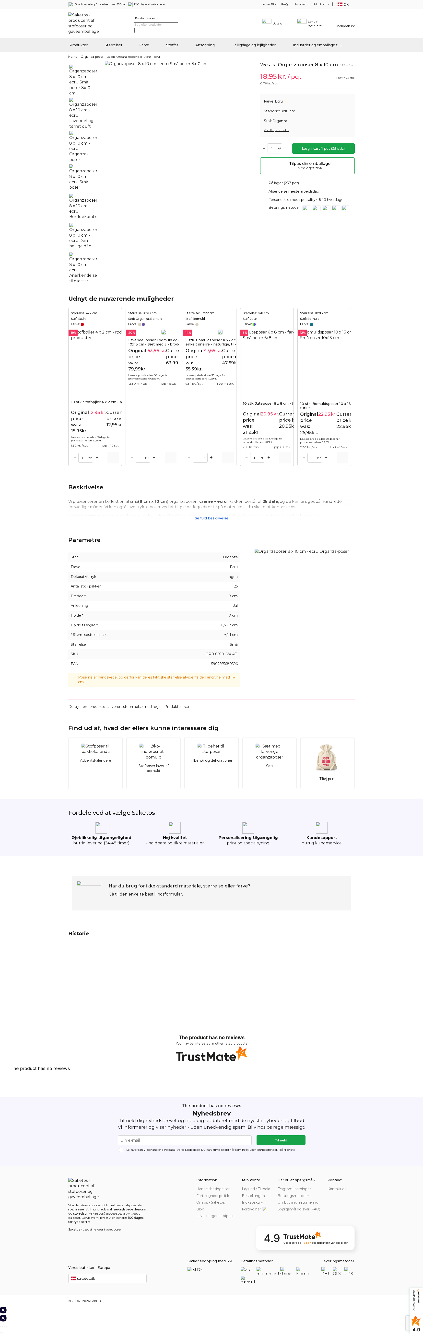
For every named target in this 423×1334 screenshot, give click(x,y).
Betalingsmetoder (293, 1196)
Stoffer (172, 45)
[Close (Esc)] (0, 1326)
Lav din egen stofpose (215, 1216)
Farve (144, 45)
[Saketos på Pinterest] (338, 1196)
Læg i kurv (323, 148)
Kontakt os (337, 1189)
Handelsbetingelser (213, 1189)
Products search (146, 18)
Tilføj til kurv (113, 457)
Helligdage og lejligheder (254, 45)
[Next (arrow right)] (2, 1332)
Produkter (79, 45)
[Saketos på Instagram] (352, 1196)
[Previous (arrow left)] (0, 1332)
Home (73, 56)
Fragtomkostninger (294, 1189)
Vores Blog (270, 4)
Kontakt (301, 4)
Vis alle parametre (276, 130)
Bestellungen (253, 1196)
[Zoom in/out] (6, 1326)
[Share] (2, 1326)
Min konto (321, 4)
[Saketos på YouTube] (345, 1196)
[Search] (134, 30)
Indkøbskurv (252, 1202)
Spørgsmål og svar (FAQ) (299, 1209)
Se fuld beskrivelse (211, 518)
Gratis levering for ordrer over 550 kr (99, 4)
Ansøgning (205, 45)
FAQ (284, 4)
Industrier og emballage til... (317, 45)
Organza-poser (92, 56)
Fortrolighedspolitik (212, 1196)
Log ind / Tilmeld (256, 1189)
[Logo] (85, 23)
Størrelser (113, 45)
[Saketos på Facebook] (330, 1196)
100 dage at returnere (149, 4)
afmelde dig (220, 1149)
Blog (200, 1209)
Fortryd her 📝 (254, 1209)
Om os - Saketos (210, 1202)
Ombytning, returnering (298, 1202)
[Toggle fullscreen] (4, 1326)
